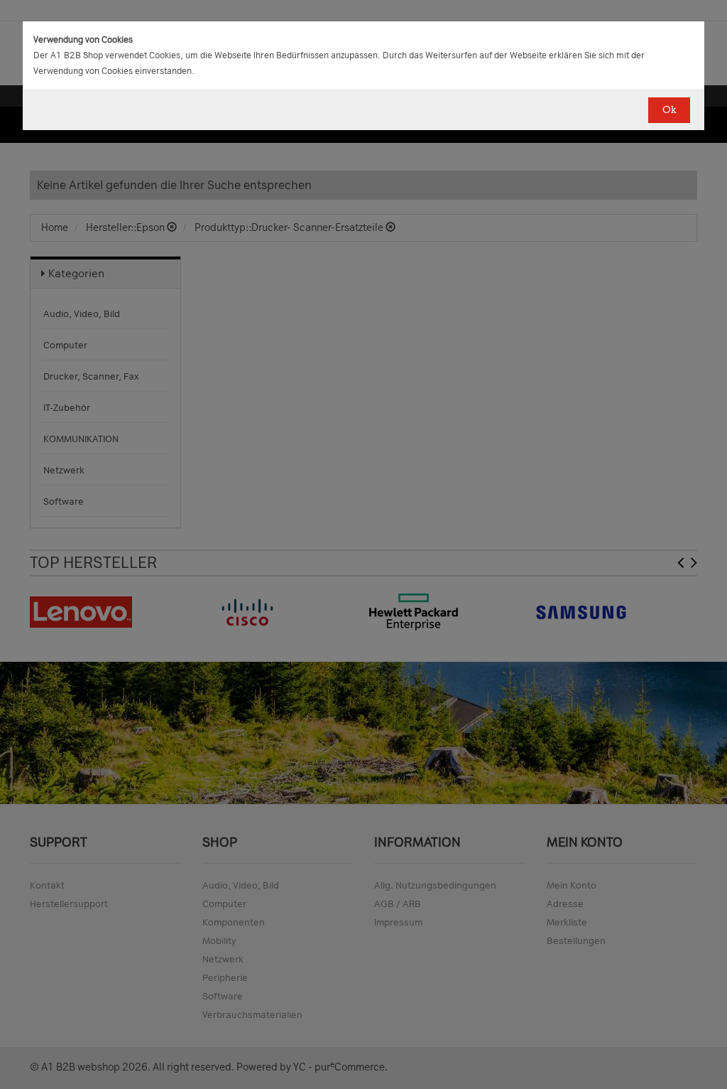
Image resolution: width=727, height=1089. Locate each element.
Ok (669, 110)
